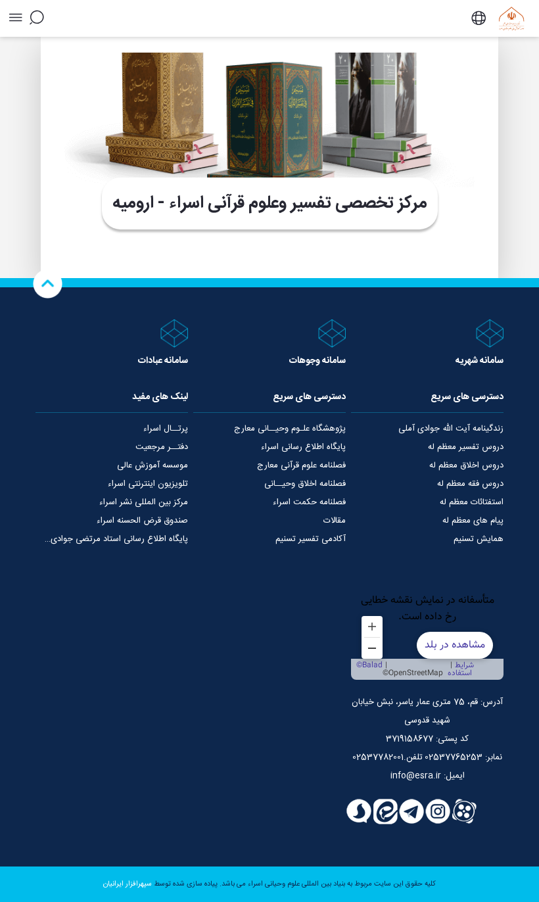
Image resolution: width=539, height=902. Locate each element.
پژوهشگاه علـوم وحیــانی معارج (290, 428)
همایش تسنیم (479, 539)
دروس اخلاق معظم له (466, 465)
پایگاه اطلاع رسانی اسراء (303, 447)
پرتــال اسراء (165, 428)
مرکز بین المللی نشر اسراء (143, 502)
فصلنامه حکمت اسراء (309, 502)
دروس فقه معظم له (470, 484)
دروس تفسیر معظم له (466, 447)
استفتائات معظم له (472, 502)
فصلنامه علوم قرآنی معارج (301, 465)
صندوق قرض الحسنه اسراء (142, 520)
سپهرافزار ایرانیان (127, 884)
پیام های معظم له (473, 520)
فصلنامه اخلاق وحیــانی (305, 484)
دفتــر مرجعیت (161, 447)
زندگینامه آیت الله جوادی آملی (451, 428)
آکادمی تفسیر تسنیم (310, 539)
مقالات (334, 520)
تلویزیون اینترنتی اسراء (148, 484)
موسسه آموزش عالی (152, 465)
